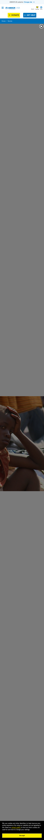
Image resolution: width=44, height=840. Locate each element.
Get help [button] (31, 15)
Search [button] (32, 9)
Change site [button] (28, 2)
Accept (22, 835)
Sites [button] (41, 9)
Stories (10, 21)
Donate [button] (37, 9)
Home (4, 21)
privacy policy (16, 827)
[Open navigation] (3, 8)
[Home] (12, 8)
